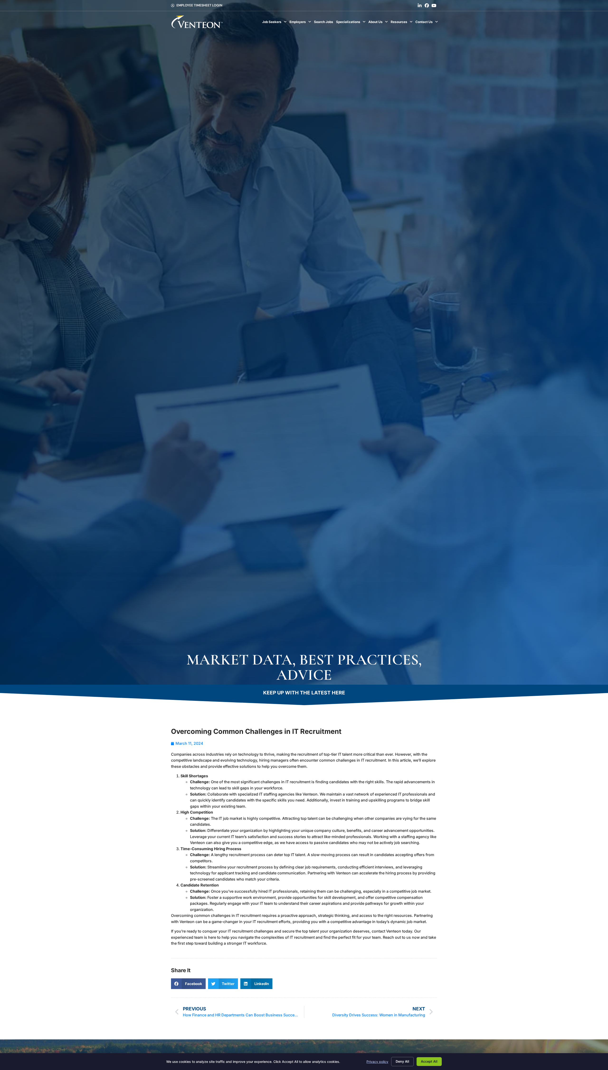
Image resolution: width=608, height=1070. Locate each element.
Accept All (429, 1061)
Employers (301, 23)
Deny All (402, 1061)
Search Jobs (324, 23)
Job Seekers (275, 23)
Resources (402, 23)
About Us (378, 23)
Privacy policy (377, 1062)
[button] (188, 983)
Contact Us (427, 23)
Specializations (351, 23)
